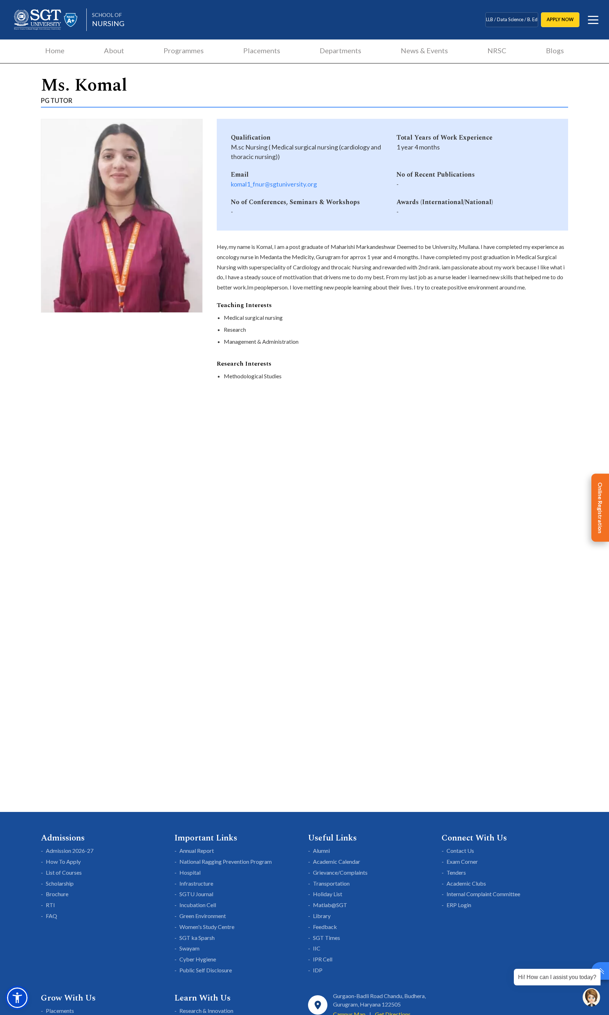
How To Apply (63, 861)
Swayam (189, 948)
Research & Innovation (206, 1010)
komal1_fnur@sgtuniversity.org (274, 184)
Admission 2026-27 (69, 850)
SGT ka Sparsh (197, 937)
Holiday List (327, 894)
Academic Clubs (466, 883)
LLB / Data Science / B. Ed (511, 19)
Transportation (331, 883)
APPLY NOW (560, 19)
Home (54, 50)
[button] (17, 998)
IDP (317, 970)
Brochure (57, 894)
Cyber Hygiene (197, 959)
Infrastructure (196, 883)
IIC (316, 948)
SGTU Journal (196, 894)
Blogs (555, 50)
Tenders (456, 872)
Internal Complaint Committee (483, 894)
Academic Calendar (336, 861)
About (114, 50)
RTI (50, 904)
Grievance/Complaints (340, 872)
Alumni (321, 850)
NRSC (496, 50)
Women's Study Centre (206, 926)
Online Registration (600, 507)
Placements (261, 50)
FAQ (51, 915)
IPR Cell (322, 959)
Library (322, 915)
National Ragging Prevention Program (225, 861)
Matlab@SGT (330, 904)
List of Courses (64, 872)
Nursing (108, 19)
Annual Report (196, 850)
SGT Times (326, 937)
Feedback (325, 926)
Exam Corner (462, 861)
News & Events (424, 50)
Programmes (184, 50)
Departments (340, 50)
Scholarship (60, 883)
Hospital (190, 872)
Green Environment (202, 915)
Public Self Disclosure (205, 970)
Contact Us (460, 850)
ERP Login (459, 904)
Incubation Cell (197, 904)
